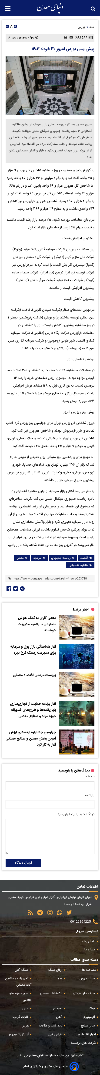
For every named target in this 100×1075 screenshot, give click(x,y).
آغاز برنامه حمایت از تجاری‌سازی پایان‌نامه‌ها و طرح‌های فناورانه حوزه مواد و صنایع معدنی (33, 710)
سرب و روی (88, 978)
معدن (20, 558)
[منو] (5, 6)
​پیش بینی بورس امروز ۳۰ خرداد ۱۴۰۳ (63, 49)
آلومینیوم (89, 1017)
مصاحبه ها (89, 970)
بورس (25, 1026)
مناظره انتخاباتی (78, 565)
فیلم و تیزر (55, 1034)
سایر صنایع (88, 1026)
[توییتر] (67, 914)
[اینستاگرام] (48, 914)
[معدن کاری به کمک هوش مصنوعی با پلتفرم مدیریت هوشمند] (76, 627)
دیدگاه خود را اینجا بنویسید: (75, 814)
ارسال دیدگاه (23, 863)
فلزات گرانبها (21, 1017)
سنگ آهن (22, 970)
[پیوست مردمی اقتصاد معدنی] (76, 684)
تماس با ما (88, 941)
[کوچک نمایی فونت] (7, 27)
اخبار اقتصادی (87, 1034)
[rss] (30, 914)
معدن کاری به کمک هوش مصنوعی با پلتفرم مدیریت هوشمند (37, 624)
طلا (60, 978)
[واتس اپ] (58, 914)
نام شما (89, 776)
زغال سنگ (55, 970)
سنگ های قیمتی (84, 993)
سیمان (58, 1008)
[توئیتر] (15, 588)
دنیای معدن (36, 1055)
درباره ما (90, 950)
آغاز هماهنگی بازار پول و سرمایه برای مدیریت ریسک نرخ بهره (33, 650)
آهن (59, 1017)
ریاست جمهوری (61, 558)
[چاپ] (64, 38)
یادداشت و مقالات (51, 1026)
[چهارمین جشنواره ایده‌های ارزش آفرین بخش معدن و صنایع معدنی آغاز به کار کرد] (76, 741)
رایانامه (89, 795)
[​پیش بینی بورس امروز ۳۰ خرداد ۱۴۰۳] (50, 85)
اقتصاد (84, 558)
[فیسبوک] (8, 588)
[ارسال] (70, 38)
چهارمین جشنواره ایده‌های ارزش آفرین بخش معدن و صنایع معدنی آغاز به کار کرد (31, 738)
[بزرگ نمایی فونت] (15, 27)
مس (25, 1008)
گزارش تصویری (19, 1034)
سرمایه (37, 558)
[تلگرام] (22, 588)
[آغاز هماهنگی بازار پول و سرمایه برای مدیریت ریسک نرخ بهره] (76, 656)
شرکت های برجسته (83, 1043)
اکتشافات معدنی (51, 993)
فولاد (92, 1008)
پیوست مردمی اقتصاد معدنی (34, 675)
